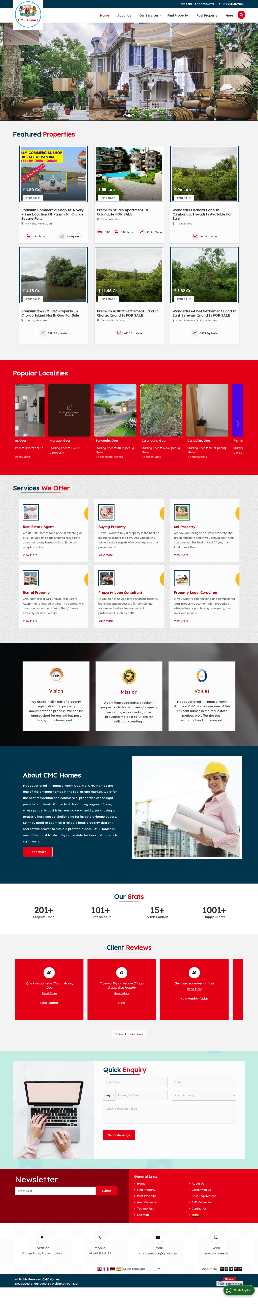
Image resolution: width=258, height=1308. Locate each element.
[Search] (241, 15)
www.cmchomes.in (216, 1253)
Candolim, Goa (119, 440)
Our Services (149, 15)
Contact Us (199, 1208)
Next (238, 423)
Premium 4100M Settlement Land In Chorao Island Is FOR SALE (128, 313)
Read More (49, 993)
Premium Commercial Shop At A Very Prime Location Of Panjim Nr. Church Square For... (52, 214)
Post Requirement (204, 1196)
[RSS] (195, 1215)
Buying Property (112, 527)
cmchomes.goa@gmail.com (158, 1253)
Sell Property (185, 527)
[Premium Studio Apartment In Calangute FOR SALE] (129, 174)
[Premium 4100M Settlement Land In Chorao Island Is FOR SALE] (129, 275)
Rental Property (36, 592)
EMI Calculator (202, 1202)
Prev (20, 423)
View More (30, 555)
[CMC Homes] (28, 14)
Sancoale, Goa (27, 440)
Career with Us (201, 1190)
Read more (37, 852)
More (229, 15)
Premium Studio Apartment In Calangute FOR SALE (122, 212)
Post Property (207, 15)
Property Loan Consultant (120, 592)
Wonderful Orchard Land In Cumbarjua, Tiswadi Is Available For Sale (202, 214)
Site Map (143, 1215)
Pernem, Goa (164, 440)
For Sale (33, 198)
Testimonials (145, 1208)
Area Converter (147, 1202)
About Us (124, 15)
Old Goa (206, 440)
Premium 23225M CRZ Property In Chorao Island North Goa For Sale (50, 313)
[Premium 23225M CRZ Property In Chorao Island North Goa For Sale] (53, 275)
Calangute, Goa (74, 440)
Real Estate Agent (38, 527)
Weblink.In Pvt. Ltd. (65, 1283)
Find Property (177, 15)
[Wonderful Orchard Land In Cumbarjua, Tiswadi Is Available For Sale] (204, 174)
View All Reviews (129, 1034)
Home (104, 15)
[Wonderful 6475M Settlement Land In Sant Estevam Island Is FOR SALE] (204, 275)
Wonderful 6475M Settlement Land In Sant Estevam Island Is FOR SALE (204, 313)
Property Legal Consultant (196, 592)
